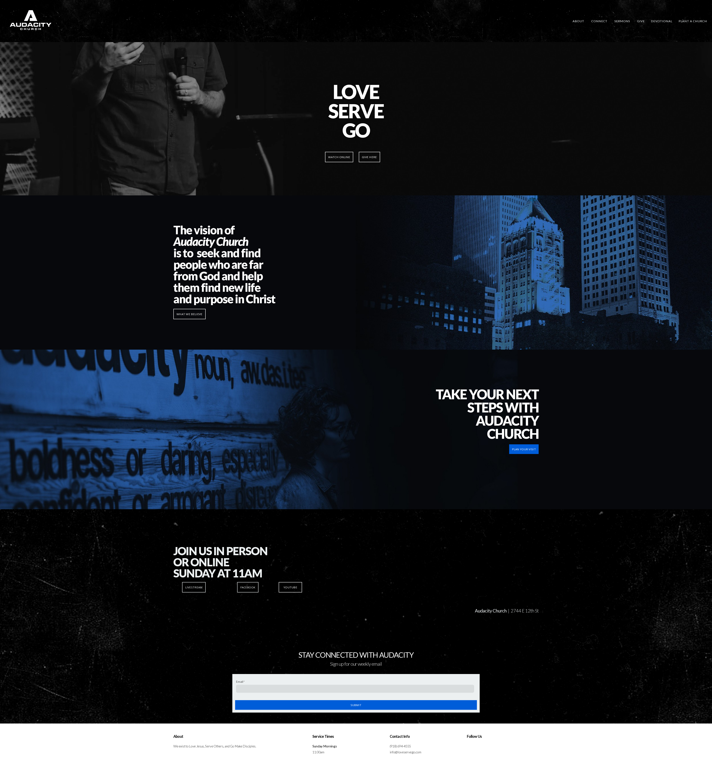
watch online (339, 157)
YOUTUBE (290, 587)
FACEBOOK (247, 587)
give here (369, 157)
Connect (599, 21)
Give (641, 21)
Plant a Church (693, 21)
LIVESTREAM (193, 587)
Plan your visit (524, 449)
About (579, 21)
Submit (356, 705)
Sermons (622, 21)
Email (239, 681)
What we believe (189, 314)
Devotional (661, 21)
